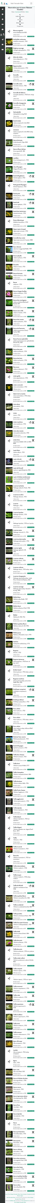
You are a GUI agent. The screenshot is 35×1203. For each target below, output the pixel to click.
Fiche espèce (31, 36)
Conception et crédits (30, 1194)
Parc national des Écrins (26, 1200)
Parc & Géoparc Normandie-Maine (14, 1194)
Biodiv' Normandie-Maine (17, 3)
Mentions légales (20, 1195)
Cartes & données (24, 1194)
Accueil (6, 1194)
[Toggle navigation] (31, 3)
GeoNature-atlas (13, 1200)
